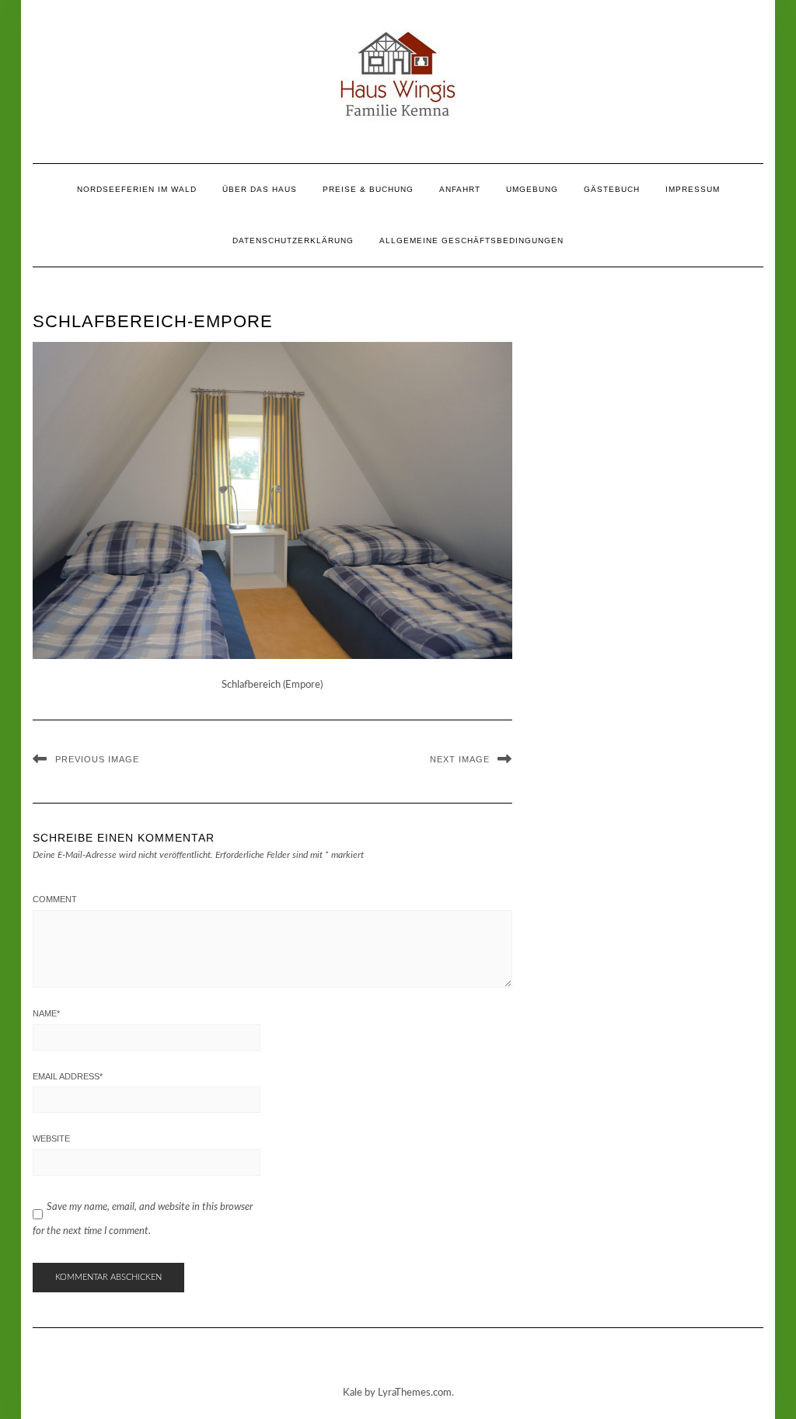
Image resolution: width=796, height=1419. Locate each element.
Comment (55, 899)
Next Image (460, 759)
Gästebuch (612, 189)
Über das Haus (259, 189)
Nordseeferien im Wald (137, 189)
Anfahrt (459, 189)
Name (46, 1013)
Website (51, 1138)
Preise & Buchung (368, 189)
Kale (352, 1393)
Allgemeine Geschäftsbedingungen (471, 240)
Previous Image (97, 759)
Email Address (68, 1076)
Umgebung (532, 189)
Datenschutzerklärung (293, 240)
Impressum (692, 189)
